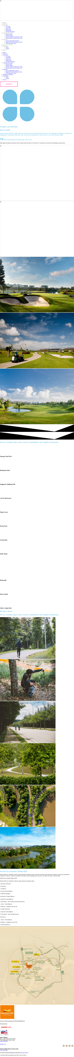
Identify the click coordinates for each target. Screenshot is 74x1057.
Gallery (7, 48)
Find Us (5, 50)
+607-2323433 (4, 1041)
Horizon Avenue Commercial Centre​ (14, 37)
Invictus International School (12, 40)
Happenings (5, 46)
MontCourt (8, 29)
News (7, 47)
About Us (5, 23)
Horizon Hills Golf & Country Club (14, 38)
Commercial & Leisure (8, 33)
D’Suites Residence (10, 31)
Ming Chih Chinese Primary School (14, 42)
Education (5, 39)
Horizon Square (9, 35)
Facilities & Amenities (8, 44)
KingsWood (8, 30)
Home (4, 22)
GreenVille (8, 27)
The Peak (8, 26)
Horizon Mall (9, 34)
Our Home (5, 25)
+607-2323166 (4, 1050)
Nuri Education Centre (11, 43)
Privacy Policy (24, 1052)
